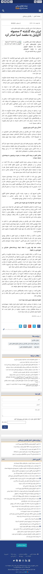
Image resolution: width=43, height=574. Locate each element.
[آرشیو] (29, 560)
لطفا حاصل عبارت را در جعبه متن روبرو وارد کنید (27, 419)
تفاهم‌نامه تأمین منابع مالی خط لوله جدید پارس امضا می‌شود (23, 374)
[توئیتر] (14, 560)
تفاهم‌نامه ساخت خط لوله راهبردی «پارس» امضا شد (25, 372)
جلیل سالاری (35, 340)
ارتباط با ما (28, 556)
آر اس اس (13, 556)
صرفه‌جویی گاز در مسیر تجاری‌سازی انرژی (29, 524)
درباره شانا (13, 554)
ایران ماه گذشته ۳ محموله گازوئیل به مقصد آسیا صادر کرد (23, 33)
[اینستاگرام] (23, 560)
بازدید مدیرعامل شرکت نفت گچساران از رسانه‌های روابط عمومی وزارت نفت (21, 498)
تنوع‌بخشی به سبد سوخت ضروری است (30, 511)
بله (5, 1)
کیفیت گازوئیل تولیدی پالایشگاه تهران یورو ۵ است (27, 444)
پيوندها (21, 556)
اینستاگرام (11, 1)
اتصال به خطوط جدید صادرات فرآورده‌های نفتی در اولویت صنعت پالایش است (21, 381)
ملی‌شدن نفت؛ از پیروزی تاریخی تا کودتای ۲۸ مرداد (27, 521)
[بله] (17, 560)
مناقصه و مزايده (23, 554)
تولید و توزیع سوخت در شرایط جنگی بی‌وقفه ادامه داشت (26, 496)
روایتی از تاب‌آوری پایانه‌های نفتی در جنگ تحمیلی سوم (26, 529)
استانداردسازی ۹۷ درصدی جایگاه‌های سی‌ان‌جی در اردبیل (26, 454)
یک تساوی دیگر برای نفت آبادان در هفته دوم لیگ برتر (26, 473)
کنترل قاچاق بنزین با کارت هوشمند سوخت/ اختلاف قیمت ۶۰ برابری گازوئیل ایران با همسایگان (22, 385)
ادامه (3, 459)
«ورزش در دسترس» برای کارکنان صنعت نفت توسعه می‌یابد (25, 506)
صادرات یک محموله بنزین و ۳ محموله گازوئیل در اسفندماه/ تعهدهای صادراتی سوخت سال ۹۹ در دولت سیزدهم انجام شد (22, 377)
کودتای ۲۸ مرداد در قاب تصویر (32, 519)
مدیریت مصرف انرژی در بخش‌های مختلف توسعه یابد (26, 463)
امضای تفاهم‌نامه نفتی (26, 347)
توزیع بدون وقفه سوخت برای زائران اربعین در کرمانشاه (26, 451)
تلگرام (8, 1)
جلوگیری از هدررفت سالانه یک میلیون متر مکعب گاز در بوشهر (24, 503)
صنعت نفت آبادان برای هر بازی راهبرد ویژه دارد (28, 509)
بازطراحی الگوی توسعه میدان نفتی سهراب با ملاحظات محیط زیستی (23, 491)
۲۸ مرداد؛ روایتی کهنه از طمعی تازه (31, 486)
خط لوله (36, 347)
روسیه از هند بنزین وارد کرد (32, 536)
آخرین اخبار (36, 459)
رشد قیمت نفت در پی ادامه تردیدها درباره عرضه (28, 516)
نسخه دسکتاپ (21, 545)
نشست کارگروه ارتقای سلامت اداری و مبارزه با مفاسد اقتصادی (24, 478)
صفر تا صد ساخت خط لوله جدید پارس (29, 362)
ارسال (4, 427)
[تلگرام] (20, 560)
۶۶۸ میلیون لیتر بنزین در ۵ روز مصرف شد (29, 449)
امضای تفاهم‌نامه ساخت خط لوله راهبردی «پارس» (26, 359)
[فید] (26, 560)
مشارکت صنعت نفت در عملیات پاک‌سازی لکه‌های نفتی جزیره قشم (23, 476)
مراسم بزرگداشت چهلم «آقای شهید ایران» (29, 526)
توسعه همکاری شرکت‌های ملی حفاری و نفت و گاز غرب (26, 481)
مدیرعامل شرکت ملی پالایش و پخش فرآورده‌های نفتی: (26, 28)
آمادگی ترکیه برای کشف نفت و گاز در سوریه (29, 483)
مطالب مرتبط (34, 355)
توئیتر (2, 1)
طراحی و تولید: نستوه (21, 572)
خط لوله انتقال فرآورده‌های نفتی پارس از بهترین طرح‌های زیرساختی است (21, 364)
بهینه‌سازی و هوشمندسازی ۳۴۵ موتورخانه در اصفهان (27, 493)
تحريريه (6, 554)
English (39, 2)
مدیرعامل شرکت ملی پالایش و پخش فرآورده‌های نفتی (24, 344)
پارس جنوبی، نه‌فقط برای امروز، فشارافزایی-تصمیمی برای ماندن (24, 514)
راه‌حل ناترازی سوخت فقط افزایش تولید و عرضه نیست (26, 446)
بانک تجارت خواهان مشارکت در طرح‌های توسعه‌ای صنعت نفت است (22, 369)
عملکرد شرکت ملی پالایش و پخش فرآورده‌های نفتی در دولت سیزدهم (22, 367)
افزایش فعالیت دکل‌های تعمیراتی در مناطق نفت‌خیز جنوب (25, 534)
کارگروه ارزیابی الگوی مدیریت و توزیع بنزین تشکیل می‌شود (25, 471)
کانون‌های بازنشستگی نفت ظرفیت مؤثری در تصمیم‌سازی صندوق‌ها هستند (21, 468)
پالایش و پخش (27, 16)
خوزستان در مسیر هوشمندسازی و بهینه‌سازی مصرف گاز (26, 466)
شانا (21, 7)
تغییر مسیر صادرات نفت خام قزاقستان (30, 501)
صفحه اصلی (37, 16)
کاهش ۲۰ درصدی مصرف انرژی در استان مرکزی (28, 531)
